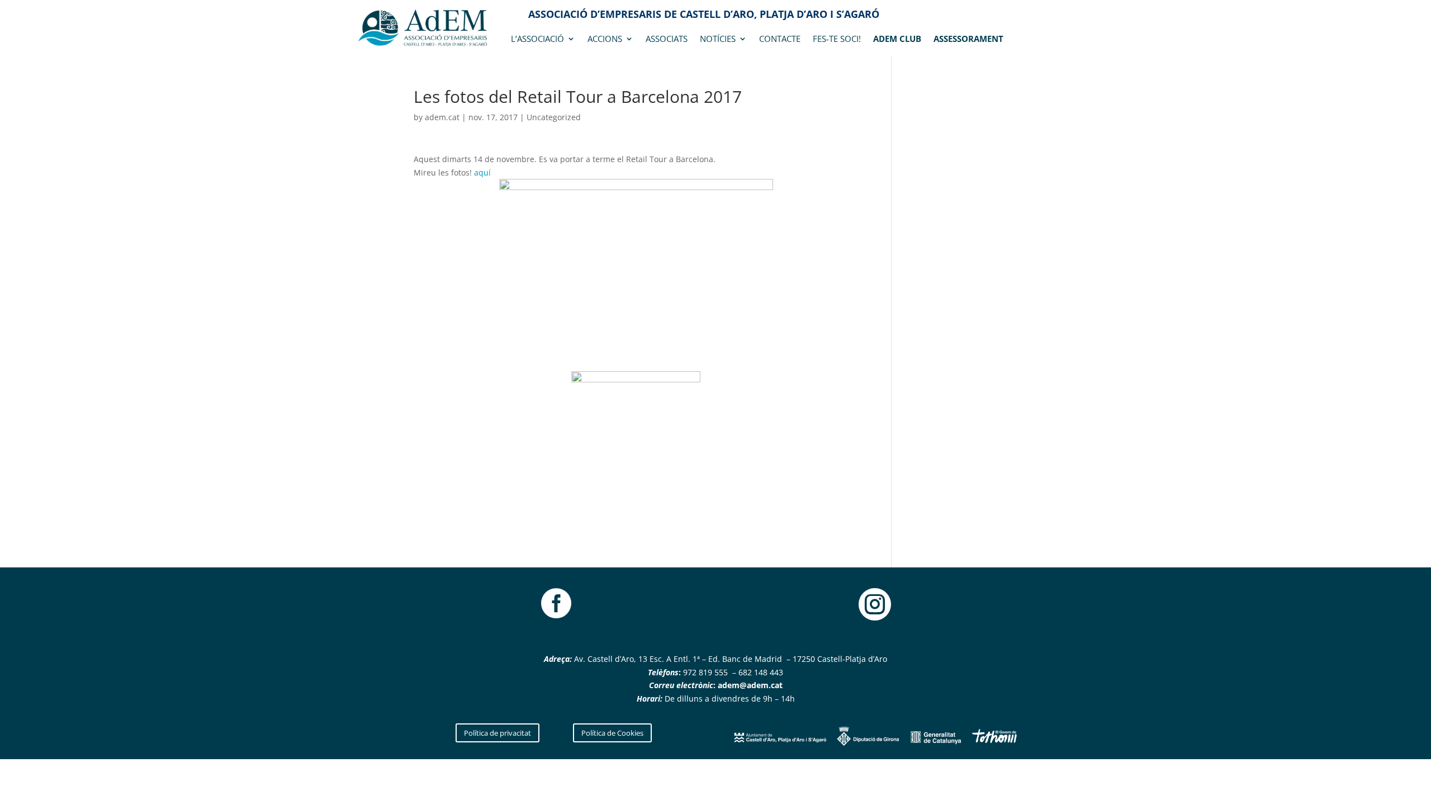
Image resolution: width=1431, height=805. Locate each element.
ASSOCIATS (667, 39)
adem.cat (442, 117)
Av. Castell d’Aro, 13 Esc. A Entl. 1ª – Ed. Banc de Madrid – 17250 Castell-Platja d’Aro (729, 659)
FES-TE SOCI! (837, 39)
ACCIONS (604, 39)
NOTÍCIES (718, 39)
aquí (482, 172)
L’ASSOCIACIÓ (537, 39)
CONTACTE (779, 39)
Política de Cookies (612, 733)
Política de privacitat (497, 733)
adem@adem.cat (750, 685)
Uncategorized (554, 117)
